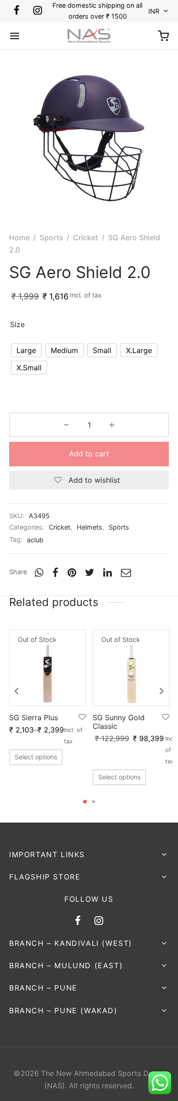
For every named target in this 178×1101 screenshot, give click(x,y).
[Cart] (163, 35)
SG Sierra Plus (33, 717)
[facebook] (16, 10)
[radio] (26, 350)
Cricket (85, 237)
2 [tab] (93, 801)
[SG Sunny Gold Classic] (131, 668)
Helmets (89, 527)
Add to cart (89, 453)
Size (17, 324)
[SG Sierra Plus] (47, 668)
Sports (51, 237)
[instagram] (38, 10)
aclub (35, 540)
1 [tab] (85, 801)
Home (19, 237)
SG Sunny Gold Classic (119, 722)
